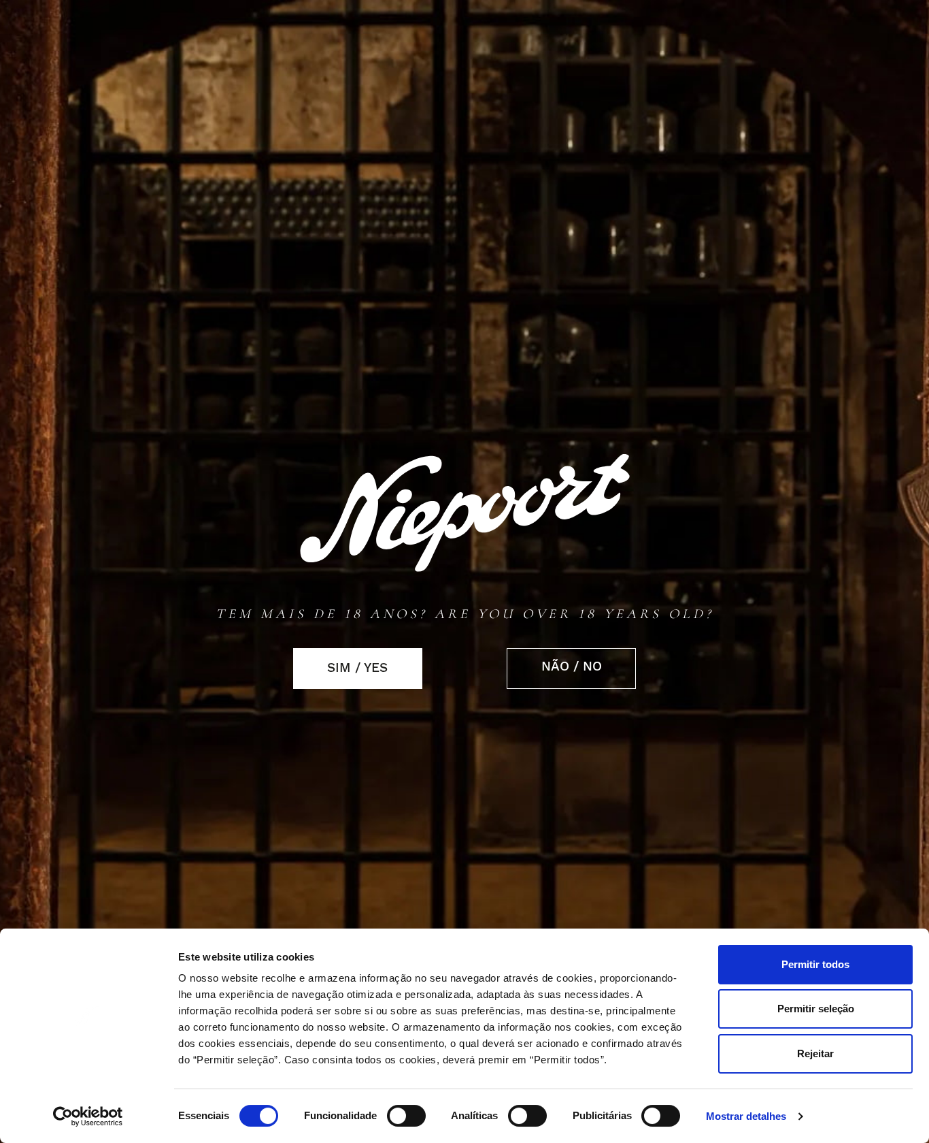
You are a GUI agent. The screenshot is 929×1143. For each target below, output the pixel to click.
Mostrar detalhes (746, 1117)
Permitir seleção (815, 1008)
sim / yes (357, 667)
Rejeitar (815, 1053)
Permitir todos (815, 964)
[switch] (406, 1116)
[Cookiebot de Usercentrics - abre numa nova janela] (88, 1116)
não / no (571, 666)
